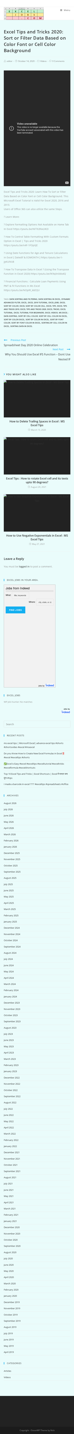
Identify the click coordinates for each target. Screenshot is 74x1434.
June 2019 (9, 1339)
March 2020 (10, 1283)
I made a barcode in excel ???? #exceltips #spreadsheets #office (36, 784)
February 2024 (11, 990)
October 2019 (11, 1314)
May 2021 (9, 1196)
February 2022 (11, 1140)
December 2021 (12, 1152)
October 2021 (11, 1164)
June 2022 (9, 1115)
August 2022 (10, 1102)
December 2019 (12, 1302)
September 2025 (12, 871)
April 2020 (9, 1277)
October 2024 (11, 940)
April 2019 (9, 1352)
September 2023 (12, 1021)
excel (24, 302)
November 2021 (12, 1158)
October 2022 (11, 1090)
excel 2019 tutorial (37, 302)
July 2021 (8, 1183)
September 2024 (12, 946)
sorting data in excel (21, 326)
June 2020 (9, 1264)
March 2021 (10, 1208)
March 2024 (10, 984)
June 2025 (9, 890)
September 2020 (12, 1245)
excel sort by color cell (32, 306)
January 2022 (10, 1146)
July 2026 (8, 809)
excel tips (51, 306)
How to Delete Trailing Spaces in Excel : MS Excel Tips (37, 423)
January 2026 (10, 846)
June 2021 (9, 1189)
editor (9, 61)
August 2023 (10, 1027)
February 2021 (11, 1214)
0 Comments (58, 61)
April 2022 (9, 1127)
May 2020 (9, 1271)
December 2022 (12, 1077)
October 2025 (11, 865)
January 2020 (10, 1295)
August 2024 (10, 952)
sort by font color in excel (25, 322)
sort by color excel (14, 319)
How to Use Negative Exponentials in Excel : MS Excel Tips (37, 537)
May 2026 (9, 821)
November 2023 (12, 1009)
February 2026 (11, 840)
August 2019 (10, 1327)
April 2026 (9, 828)
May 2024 (9, 971)
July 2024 (8, 959)
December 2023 (12, 1002)
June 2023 (9, 1040)
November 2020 (12, 1233)
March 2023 (10, 1058)
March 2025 (10, 909)
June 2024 (9, 965)
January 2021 (10, 1221)
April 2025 (9, 902)
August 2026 (10, 803)
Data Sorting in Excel (49, 299)
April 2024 (9, 977)
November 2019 (12, 1308)
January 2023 (10, 1071)
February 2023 (11, 1065)
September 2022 (12, 1096)
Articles (7, 1370)
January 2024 (10, 996)
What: (8, 594)
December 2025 (12, 853)
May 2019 (9, 1345)
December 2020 (12, 1227)
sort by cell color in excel (53, 316)
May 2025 (9, 896)
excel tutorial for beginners (29, 312)
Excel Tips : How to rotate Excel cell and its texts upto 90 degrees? (37, 480)
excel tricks (53, 309)
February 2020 (11, 1289)
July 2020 (8, 1258)
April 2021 (9, 1202)
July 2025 (8, 884)
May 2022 (9, 1121)
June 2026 (9, 815)
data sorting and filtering (23, 299)
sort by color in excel (37, 319)
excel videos (51, 312)
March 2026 (10, 834)
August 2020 (10, 1252)
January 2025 (10, 921)
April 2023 (9, 1052)
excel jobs (54, 302)
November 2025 (12, 859)
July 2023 (8, 1033)
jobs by (42, 685)
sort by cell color (28, 316)
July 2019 (8, 1333)
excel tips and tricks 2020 (33, 309)
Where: (32, 601)
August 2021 (10, 1177)
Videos (43, 61)
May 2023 (9, 1046)
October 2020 (11, 1239)
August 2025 (10, 877)
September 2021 (12, 1171)
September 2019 (12, 1320)
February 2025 (11, 915)
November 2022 (12, 1083)
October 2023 (11, 1015)
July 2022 (8, 1108)
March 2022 (10, 1133)
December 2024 (12, 927)
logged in (24, 566)
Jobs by (67, 709)
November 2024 (12, 934)
